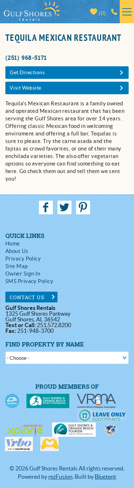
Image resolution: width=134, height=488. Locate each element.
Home (12, 243)
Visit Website (25, 88)
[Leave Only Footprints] (102, 415)
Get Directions (27, 72)
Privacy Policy (23, 258)
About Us (17, 251)
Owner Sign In (22, 274)
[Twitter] (65, 207)
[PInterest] (83, 207)
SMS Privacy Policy (29, 281)
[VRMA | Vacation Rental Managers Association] (96, 401)
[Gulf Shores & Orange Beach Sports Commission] (47, 401)
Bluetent (105, 476)
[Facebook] (46, 207)
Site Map (16, 266)
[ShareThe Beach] (110, 429)
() (102, 13)
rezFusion (60, 476)
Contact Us (27, 297)
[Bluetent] (12, 401)
